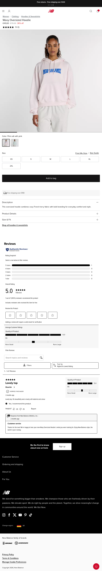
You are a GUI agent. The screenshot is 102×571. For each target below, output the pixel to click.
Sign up (62, 446)
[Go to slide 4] (53, 5)
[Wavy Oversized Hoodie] (51, 80)
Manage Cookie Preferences (14, 562)
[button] (9, 11)
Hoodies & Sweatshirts (30, 16)
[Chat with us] (96, 566)
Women (6, 16)
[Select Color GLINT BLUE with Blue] (15, 143)
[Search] (91, 11)
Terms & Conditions (10, 558)
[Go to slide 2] (50, 5)
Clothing (15, 16)
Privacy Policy (8, 554)
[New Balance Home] (51, 11)
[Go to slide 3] (52, 5)
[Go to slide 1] (48, 5)
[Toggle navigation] (3, 11)
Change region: (7, 526)
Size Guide (94, 153)
